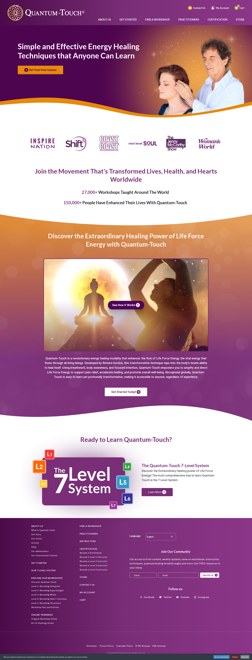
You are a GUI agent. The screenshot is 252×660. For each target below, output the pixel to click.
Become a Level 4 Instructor (94, 569)
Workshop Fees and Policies (45, 607)
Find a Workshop (157, 19)
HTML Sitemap (142, 646)
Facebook (149, 597)
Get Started (128, 19)
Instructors (88, 541)
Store (240, 19)
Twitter (167, 597)
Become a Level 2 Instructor (94, 561)
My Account (222, 7)
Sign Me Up (208, 575)
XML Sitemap (159, 646)
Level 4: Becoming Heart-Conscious (49, 599)
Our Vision (36, 538)
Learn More (155, 492)
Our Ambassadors (40, 551)
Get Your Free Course (43, 70)
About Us (104, 19)
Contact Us (199, 7)
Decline (235, 657)
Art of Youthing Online (42, 623)
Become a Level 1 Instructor (94, 557)
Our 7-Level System (43, 570)
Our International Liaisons (44, 555)
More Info (245, 657)
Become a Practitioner (91, 553)
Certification (217, 19)
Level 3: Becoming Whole (43, 594)
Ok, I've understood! (221, 657)
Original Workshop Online (44, 619)
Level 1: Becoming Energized (45, 586)
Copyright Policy (124, 646)
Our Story (36, 534)
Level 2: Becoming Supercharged (47, 590)
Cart (242, 7)
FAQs (34, 547)
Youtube (185, 597)
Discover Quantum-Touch (43, 582)
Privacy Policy (107, 646)
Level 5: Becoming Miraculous (46, 603)
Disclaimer (91, 646)
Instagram (203, 597)
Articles (35, 543)
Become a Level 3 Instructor (94, 565)
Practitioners (188, 19)
